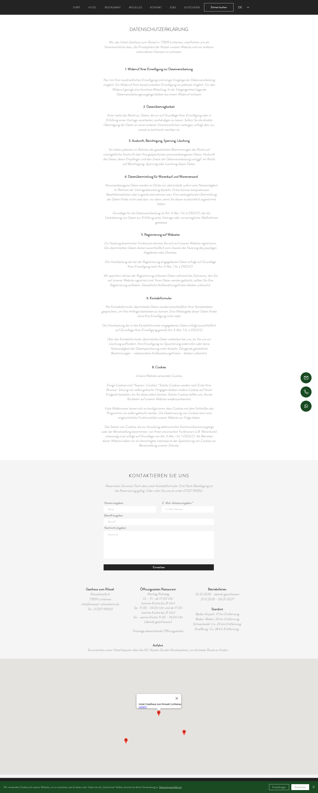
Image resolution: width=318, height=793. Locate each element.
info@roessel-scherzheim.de (100, 604)
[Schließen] (313, 787)
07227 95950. (193, 490)
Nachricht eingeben (115, 527)
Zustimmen (300, 787)
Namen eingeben (113, 503)
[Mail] (306, 378)
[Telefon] (306, 392)
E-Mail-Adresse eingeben (176, 503)
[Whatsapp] (306, 406)
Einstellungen (279, 787)
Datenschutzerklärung (170, 787)
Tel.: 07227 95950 (100, 609)
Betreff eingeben (113, 515)
